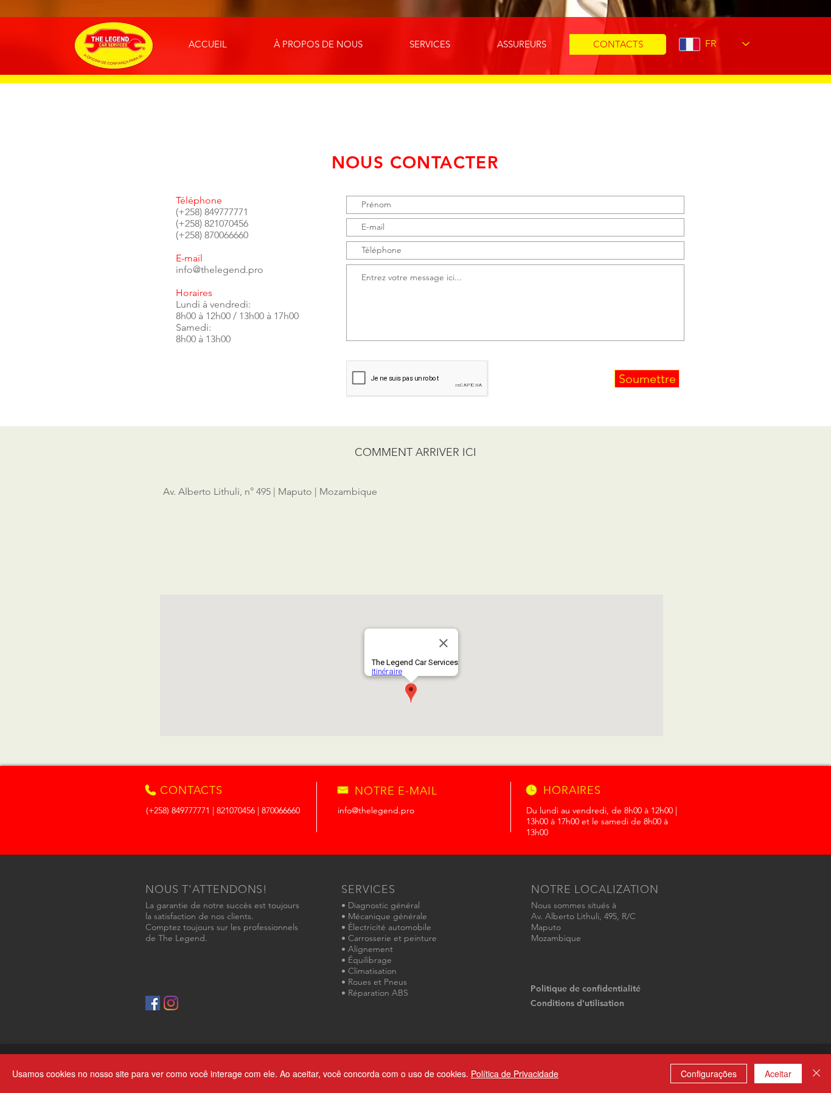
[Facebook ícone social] (152, 1003)
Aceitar (778, 1073)
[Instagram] (171, 1003)
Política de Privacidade (514, 1073)
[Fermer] (816, 1073)
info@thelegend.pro (219, 269)
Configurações (709, 1073)
